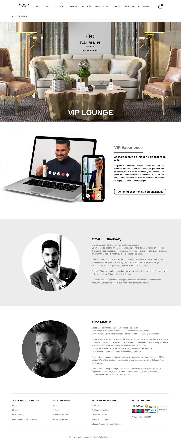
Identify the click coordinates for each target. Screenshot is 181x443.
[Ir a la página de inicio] (13, 16)
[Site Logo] (24, 6)
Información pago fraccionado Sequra (106, 424)
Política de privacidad (100, 410)
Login (14, 405)
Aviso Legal (96, 405)
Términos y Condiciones (101, 419)
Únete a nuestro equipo (61, 419)
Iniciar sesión (144, 6)
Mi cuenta (16, 410)
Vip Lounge (86, 6)
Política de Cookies (99, 415)
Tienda (47, 6)
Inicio (38, 6)
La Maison (59, 6)
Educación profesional (60, 415)
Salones (116, 6)
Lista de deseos (18, 415)
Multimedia (72, 6)
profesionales (101, 6)
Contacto (129, 6)
